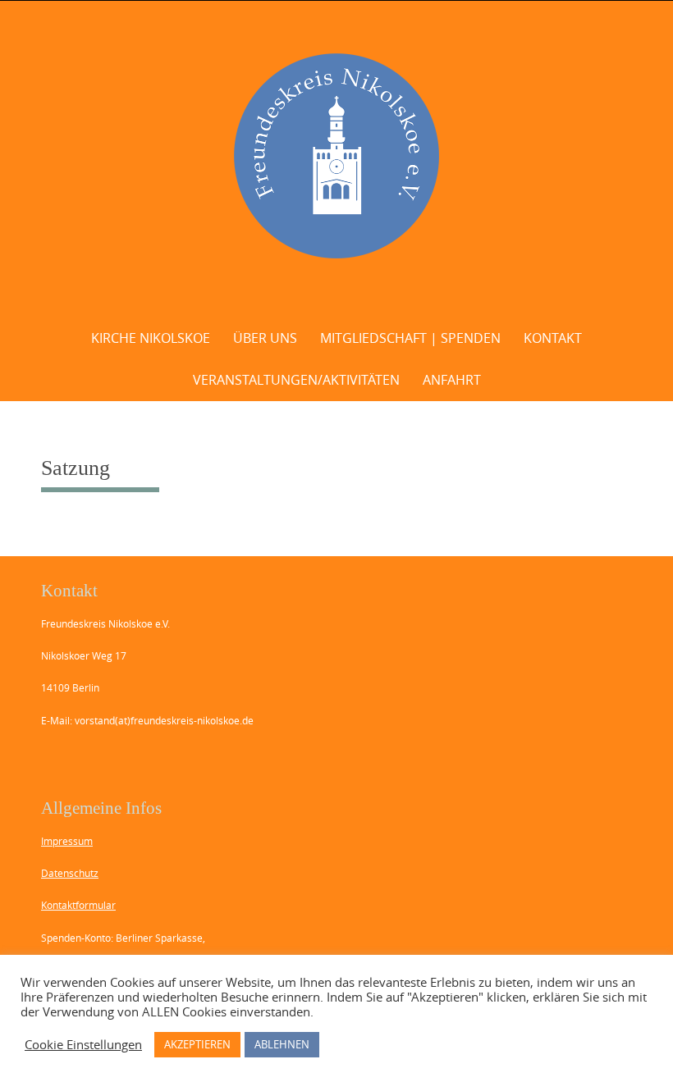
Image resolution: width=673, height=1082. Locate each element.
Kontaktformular (78, 904)
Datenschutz (69, 872)
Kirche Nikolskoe (150, 338)
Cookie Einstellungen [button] (83, 1045)
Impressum (67, 840)
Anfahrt (452, 380)
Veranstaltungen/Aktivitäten (296, 380)
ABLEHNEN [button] (281, 1044)
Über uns (265, 338)
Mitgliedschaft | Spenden (410, 338)
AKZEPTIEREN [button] (197, 1044)
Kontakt (553, 338)
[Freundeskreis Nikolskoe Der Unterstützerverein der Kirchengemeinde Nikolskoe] (337, 155)
